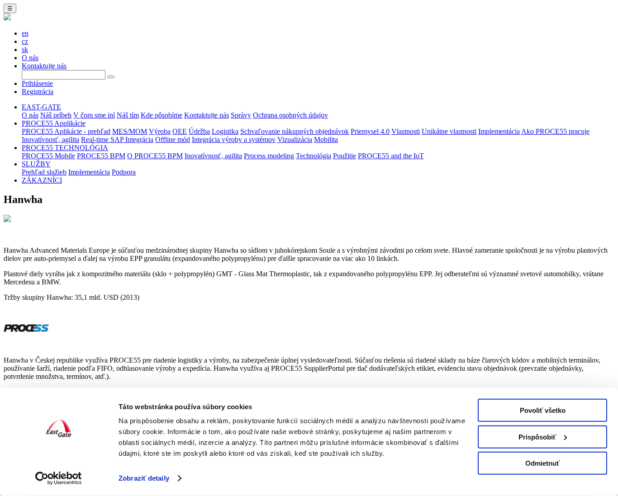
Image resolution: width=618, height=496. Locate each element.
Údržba (199, 131)
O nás (30, 57)
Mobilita (326, 139)
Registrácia (37, 91)
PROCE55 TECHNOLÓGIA (65, 147)
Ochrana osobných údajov (290, 115)
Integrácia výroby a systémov (234, 139)
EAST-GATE (41, 107)
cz (25, 41)
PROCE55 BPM (101, 156)
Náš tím (128, 115)
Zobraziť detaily (144, 478)
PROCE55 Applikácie (54, 123)
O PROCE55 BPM (155, 156)
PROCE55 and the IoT (391, 156)
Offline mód (172, 139)
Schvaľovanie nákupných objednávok (294, 131)
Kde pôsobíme (161, 115)
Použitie (344, 156)
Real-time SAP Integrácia (117, 139)
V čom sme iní (94, 115)
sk (25, 49)
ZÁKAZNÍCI (42, 180)
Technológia (313, 156)
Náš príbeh (55, 115)
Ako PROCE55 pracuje (555, 131)
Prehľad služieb (44, 172)
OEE (179, 131)
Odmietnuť (542, 463)
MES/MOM (129, 131)
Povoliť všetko (543, 410)
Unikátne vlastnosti (449, 131)
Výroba (160, 131)
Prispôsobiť (537, 436)
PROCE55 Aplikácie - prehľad (66, 131)
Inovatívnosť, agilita (50, 139)
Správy (241, 115)
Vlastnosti (405, 131)
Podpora (124, 172)
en (25, 33)
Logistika (225, 131)
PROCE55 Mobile (48, 156)
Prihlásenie (37, 83)
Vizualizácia (294, 139)
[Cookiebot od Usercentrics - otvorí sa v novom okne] (58, 478)
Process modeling (269, 156)
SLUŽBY (36, 164)
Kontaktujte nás (44, 66)
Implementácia (499, 131)
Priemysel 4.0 (370, 131)
